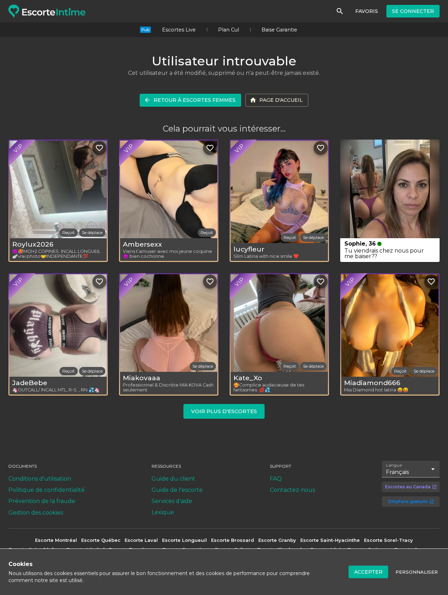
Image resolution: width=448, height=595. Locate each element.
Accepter (368, 572)
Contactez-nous (292, 490)
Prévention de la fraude (41, 501)
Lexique (163, 512)
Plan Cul (228, 30)
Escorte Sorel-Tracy (388, 540)
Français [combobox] (397, 472)
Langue (394, 464)
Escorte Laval (141, 540)
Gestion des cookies (35, 512)
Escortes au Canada (407, 486)
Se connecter (413, 11)
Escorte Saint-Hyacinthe (330, 540)
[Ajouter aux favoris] (99, 148)
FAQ (276, 478)
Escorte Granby (277, 540)
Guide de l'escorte (177, 490)
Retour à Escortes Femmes (195, 100)
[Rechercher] (340, 11)
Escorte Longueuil (184, 540)
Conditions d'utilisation (39, 478)
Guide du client (173, 478)
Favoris (366, 11)
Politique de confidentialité (46, 490)
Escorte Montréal (56, 540)
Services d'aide (172, 501)
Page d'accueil (281, 100)
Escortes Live (179, 30)
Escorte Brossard (232, 540)
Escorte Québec (100, 540)
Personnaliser (417, 572)
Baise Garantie (279, 30)
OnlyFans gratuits (408, 501)
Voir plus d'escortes (224, 411)
